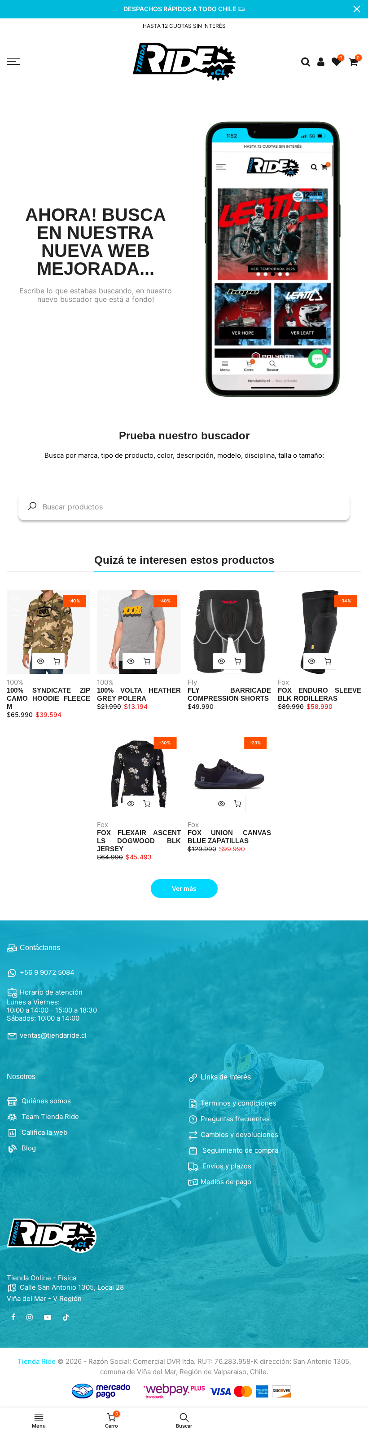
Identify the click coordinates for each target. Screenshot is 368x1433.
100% (15, 682)
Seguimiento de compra (239, 1150)
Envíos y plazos (226, 1166)
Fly (192, 682)
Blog (28, 1148)
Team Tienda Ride (49, 1116)
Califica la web (43, 1132)
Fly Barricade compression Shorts (229, 694)
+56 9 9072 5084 (47, 972)
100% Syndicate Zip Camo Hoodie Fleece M (48, 698)
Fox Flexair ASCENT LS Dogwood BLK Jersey (138, 841)
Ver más (184, 888)
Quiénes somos (45, 1101)
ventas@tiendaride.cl (53, 1035)
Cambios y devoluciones (239, 1134)
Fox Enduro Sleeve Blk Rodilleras (319, 694)
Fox (283, 682)
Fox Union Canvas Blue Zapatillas (229, 837)
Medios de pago (226, 1181)
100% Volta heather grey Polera (138, 694)
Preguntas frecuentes (235, 1119)
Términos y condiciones (238, 1103)
